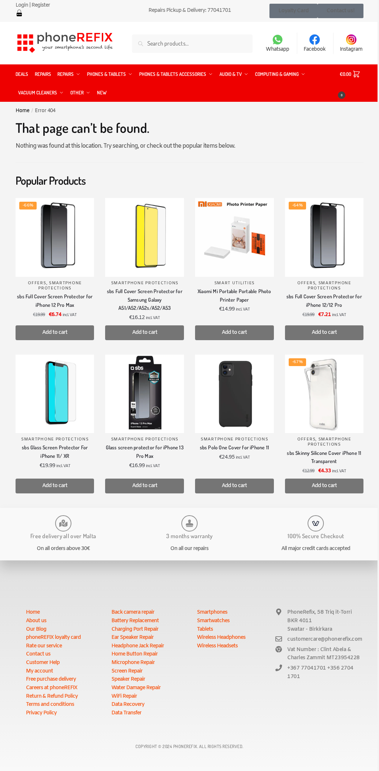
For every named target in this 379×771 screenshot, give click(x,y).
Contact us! (340, 10)
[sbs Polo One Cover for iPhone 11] (234, 394)
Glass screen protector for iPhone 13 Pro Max (145, 451)
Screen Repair (126, 671)
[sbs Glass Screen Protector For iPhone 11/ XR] (55, 394)
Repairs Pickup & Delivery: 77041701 (189, 10)
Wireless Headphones (221, 637)
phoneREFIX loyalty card (53, 637)
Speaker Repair (128, 679)
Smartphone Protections (60, 286)
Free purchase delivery (51, 679)
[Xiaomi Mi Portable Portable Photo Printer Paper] (234, 237)
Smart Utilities (234, 283)
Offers (37, 283)
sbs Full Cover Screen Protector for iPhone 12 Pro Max (55, 300)
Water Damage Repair (136, 687)
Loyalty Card (293, 10)
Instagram (351, 49)
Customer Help (43, 662)
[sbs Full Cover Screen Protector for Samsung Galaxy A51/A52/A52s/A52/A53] (144, 237)
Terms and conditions (50, 704)
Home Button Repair (134, 654)
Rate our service (44, 646)
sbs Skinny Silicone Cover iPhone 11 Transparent (324, 457)
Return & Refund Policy (52, 696)
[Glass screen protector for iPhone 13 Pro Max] (144, 394)
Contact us (38, 654)
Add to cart (54, 332)
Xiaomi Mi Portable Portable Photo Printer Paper (234, 295)
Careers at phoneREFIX (51, 687)
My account (39, 671)
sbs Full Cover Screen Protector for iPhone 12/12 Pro (324, 300)
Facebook (314, 49)
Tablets (205, 629)
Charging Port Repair (134, 629)
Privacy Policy (41, 713)
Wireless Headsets (217, 646)
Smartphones (212, 612)
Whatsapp (277, 49)
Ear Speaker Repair (132, 637)
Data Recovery (127, 704)
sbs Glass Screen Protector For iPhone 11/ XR (55, 451)
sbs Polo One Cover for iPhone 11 (234, 447)
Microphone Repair (133, 662)
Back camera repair (132, 612)
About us (36, 620)
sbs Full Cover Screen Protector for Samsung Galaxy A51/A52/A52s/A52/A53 (144, 299)
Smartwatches (213, 620)
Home (22, 110)
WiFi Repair (124, 696)
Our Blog (36, 629)
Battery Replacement (135, 620)
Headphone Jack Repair (137, 646)
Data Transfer (126, 713)
